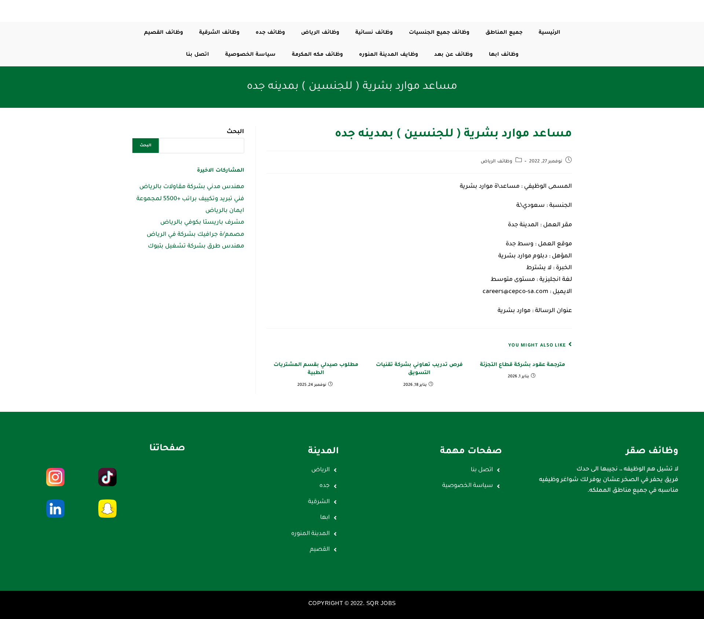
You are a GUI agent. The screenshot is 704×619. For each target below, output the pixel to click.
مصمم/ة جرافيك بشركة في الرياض (195, 234)
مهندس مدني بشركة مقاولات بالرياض (191, 187)
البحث (235, 132)
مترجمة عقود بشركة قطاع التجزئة (522, 365)
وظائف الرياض (496, 161)
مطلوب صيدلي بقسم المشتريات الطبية (316, 369)
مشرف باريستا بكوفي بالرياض (202, 222)
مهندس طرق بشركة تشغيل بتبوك (196, 246)
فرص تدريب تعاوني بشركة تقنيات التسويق (419, 369)
